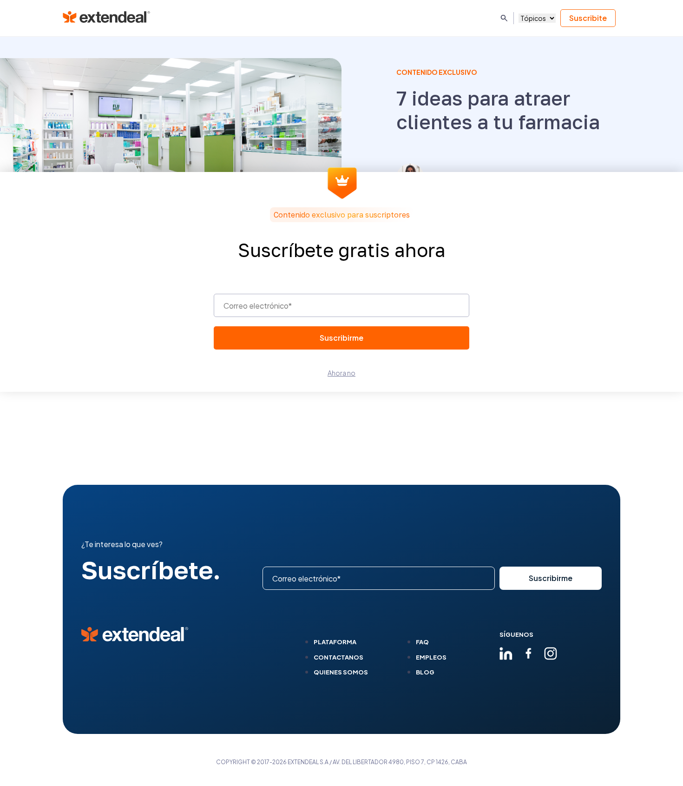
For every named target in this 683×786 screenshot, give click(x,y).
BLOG (425, 672)
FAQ (422, 642)
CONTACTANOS (338, 657)
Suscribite (588, 18)
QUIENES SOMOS (341, 672)
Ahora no (341, 373)
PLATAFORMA (335, 642)
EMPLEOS (431, 657)
